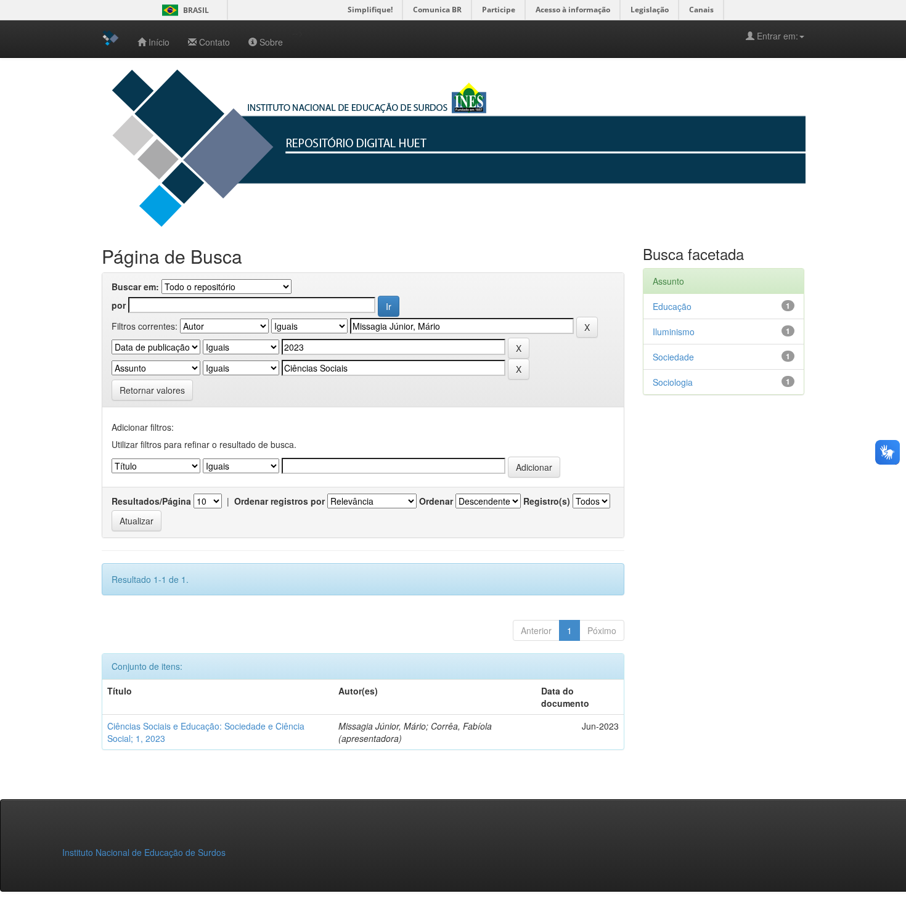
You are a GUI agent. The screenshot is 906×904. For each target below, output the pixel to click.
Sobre (271, 42)
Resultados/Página (151, 501)
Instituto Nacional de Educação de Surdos (144, 852)
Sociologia (673, 382)
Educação (672, 306)
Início (159, 42)
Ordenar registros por (279, 501)
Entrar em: (776, 36)
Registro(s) (546, 501)
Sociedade (673, 357)
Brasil (183, 10)
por (119, 305)
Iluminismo (674, 331)
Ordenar (436, 501)
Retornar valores (152, 390)
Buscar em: (135, 286)
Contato (214, 42)
